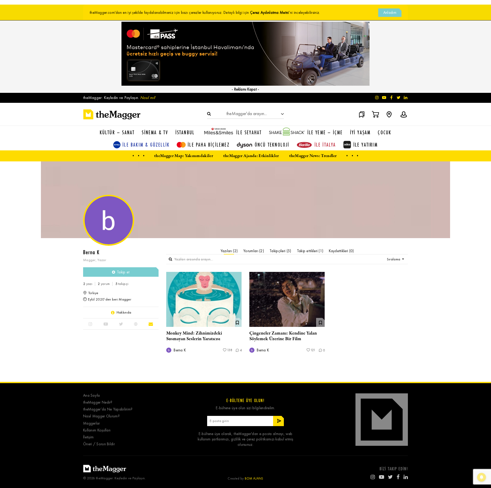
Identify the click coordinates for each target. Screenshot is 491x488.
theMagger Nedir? (98, 402)
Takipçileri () (280, 251)
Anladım (389, 12)
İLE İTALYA (325, 144)
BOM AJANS (254, 478)
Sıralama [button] (394, 259)
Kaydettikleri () (341, 251)
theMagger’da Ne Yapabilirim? (107, 409)
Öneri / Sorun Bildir (99, 444)
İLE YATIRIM (365, 144)
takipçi (122, 284)
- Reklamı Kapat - (245, 89)
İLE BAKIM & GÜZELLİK (146, 144)
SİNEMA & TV (155, 132)
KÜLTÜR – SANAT (117, 132)
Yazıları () (229, 251)
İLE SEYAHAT (249, 132)
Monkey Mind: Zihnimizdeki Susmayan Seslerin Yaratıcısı (194, 336)
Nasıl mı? (147, 97)
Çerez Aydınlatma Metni (269, 12)
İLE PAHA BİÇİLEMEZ (209, 144)
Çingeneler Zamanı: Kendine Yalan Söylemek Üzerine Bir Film (283, 336)
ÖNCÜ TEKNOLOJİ (272, 144)
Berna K (179, 350)
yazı (87, 284)
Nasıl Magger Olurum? (101, 416)
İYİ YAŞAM (360, 132)
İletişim (88, 437)
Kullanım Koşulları (96, 430)
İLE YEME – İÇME (325, 132)
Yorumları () (253, 251)
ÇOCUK (384, 132)
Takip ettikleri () (310, 251)
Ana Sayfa (91, 395)
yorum (104, 284)
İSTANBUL (185, 132)
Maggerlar (91, 423)
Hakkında (124, 312)
